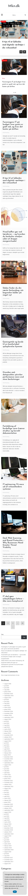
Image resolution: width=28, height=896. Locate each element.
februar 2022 (7, 776)
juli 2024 (6, 721)
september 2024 (8, 717)
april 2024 (7, 727)
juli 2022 (6, 766)
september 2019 (8, 834)
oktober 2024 (8, 715)
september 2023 (8, 739)
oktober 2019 (8, 832)
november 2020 (8, 806)
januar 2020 (7, 826)
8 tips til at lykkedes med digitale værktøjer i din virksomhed (13, 45)
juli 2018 (6, 853)
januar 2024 (7, 733)
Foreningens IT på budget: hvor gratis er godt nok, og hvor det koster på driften (13, 84)
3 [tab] (15, 92)
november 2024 (8, 713)
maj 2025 (6, 703)
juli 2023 (6, 743)
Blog (5, 23)
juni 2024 (6, 723)
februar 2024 (7, 731)
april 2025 (7, 705)
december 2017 (8, 857)
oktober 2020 (8, 808)
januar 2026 (7, 691)
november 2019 (8, 830)
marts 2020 (7, 822)
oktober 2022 (8, 761)
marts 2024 (7, 729)
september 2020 (8, 810)
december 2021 (8, 780)
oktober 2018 (8, 847)
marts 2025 (7, 707)
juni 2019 (6, 840)
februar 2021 (7, 800)
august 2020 (7, 812)
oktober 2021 (8, 784)
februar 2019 (7, 845)
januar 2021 (7, 802)
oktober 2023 (8, 737)
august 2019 (7, 836)
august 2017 (7, 863)
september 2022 (8, 762)
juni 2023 (6, 745)
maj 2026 (6, 689)
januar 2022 (7, 778)
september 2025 (8, 695)
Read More (9, 51)
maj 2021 (6, 794)
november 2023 (8, 735)
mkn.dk (8, 26)
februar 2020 (7, 824)
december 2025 (8, 693)
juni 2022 (6, 768)
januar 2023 (7, 755)
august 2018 (7, 851)
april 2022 (7, 772)
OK (15, 891)
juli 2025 (6, 699)
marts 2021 (7, 798)
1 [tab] (12, 92)
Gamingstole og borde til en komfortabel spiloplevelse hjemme (13, 344)
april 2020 (7, 820)
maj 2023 (6, 747)
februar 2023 (7, 753)
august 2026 (7, 683)
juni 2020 (6, 816)
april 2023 (7, 749)
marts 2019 (7, 844)
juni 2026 (6, 687)
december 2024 (8, 711)
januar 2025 (7, 709)
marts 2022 (7, 774)
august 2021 (7, 788)
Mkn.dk (14, 6)
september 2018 (8, 849)
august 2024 (7, 719)
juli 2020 (6, 814)
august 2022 (7, 765)
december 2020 (8, 804)
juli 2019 (6, 838)
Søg (2, 634)
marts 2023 (7, 751)
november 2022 (8, 759)
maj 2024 (6, 725)
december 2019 (8, 828)
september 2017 (8, 861)
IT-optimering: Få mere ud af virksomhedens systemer (13, 486)
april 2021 (7, 796)
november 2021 (8, 782)
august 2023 (7, 741)
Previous (21, 51)
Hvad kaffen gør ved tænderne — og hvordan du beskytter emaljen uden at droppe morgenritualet (14, 236)
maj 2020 (6, 818)
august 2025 (7, 697)
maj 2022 (6, 770)
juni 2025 (6, 701)
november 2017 (8, 859)
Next (24, 51)
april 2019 (7, 842)
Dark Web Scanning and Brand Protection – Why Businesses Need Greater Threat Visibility (13, 542)
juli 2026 (6, 685)
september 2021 (8, 786)
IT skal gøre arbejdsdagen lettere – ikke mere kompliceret (13, 598)
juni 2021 (6, 792)
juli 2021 (6, 790)
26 (22, 623)
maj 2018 (6, 855)
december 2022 (8, 757)
